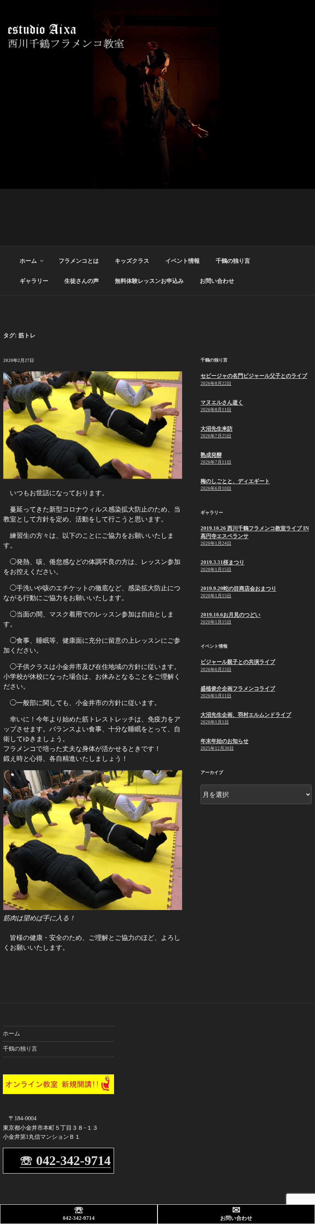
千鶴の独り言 (233, 261)
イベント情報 (182, 261)
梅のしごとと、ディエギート (235, 481)
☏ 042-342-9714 (65, 1160)
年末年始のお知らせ (225, 741)
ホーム (28, 261)
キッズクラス (132, 261)
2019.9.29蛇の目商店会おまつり (238, 588)
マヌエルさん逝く (222, 402)
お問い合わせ (217, 281)
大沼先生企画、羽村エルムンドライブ (246, 715)
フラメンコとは (79, 261)
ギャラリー (34, 281)
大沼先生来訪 (217, 428)
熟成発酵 (211, 455)
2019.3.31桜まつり (222, 562)
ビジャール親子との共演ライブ (238, 662)
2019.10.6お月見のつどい (230, 615)
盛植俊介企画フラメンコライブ (238, 688)
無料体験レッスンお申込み (149, 281)
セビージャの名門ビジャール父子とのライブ (254, 376)
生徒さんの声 (81, 281)
